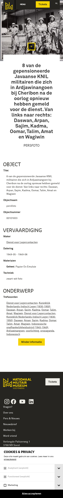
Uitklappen (31, 46)
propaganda (47, 331)
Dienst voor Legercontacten (22, 242)
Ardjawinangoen (15, 331)
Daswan (10, 310)
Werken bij (9, 430)
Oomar (45, 310)
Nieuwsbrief (10, 424)
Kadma (36, 310)
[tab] (59, 468)
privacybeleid (10, 459)
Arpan (20, 310)
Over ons (8, 412)
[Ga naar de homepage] (9, 6)
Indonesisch (13, 334)
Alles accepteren (31, 494)
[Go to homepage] (17, 385)
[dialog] (31, 472)
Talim (53, 310)
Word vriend (10, 436)
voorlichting (32, 331)
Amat (9, 313)
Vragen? (7, 407)
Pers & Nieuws (11, 418)
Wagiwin (18, 313)
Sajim (27, 310)
